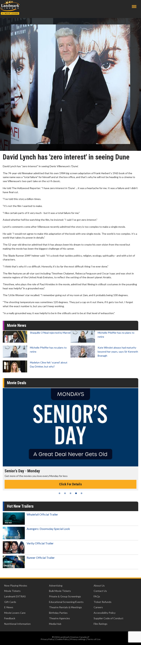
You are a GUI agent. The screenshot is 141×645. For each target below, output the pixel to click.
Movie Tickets (12, 590)
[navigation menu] (134, 6)
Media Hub (55, 623)
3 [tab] (70, 493)
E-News (8, 607)
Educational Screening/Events (66, 601)
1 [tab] (59, 493)
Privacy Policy (47, 639)
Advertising (55, 585)
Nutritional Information (17, 623)
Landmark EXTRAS (15, 596)
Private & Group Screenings (65, 596)
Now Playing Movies (15, 585)
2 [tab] (65, 493)
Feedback (9, 618)
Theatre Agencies (59, 618)
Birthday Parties (58, 612)
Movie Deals (16, 383)
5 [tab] (81, 493)
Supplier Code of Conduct (108, 618)
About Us (99, 585)
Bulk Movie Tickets (60, 590)
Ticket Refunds (102, 601)
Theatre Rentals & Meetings (65, 607)
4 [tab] (76, 493)
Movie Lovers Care (15, 612)
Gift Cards (10, 601)
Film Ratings (100, 623)
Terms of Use (93, 639)
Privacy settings (78, 639)
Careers (98, 607)
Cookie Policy (62, 639)
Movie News (16, 325)
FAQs (97, 596)
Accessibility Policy (104, 612)
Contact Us (100, 590)
